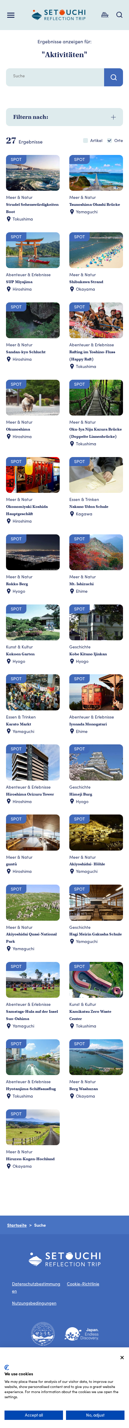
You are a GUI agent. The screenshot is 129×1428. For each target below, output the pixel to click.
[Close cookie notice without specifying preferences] (122, 1357)
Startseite (17, 1225)
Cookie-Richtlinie (83, 1284)
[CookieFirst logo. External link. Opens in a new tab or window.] (6, 1367)
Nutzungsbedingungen (34, 1303)
